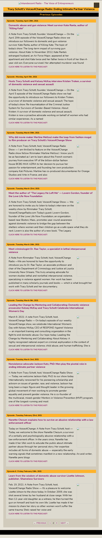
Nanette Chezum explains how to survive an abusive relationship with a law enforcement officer (51, 421)
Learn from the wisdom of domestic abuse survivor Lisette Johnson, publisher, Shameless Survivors (47, 477)
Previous (41, 523)
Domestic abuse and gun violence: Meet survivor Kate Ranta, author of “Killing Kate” (48, 27)
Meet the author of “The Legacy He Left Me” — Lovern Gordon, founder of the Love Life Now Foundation (50, 194)
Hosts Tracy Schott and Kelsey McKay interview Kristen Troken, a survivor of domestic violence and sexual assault (50, 83)
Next (63, 523)
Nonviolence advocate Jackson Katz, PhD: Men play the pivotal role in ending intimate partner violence (47, 365)
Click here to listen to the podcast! (28, 67)
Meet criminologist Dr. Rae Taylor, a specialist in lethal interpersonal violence (47, 250)
